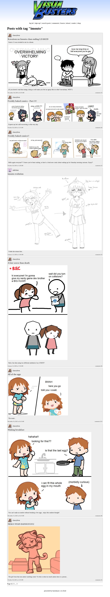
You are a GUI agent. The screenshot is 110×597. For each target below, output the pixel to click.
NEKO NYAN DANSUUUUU (21, 524)
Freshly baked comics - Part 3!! (22, 101)
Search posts (46, 23)
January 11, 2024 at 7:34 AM (15, 366)
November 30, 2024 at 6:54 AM (16, 92)
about (68, 23)
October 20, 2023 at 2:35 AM (15, 580)
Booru (62, 23)
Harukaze (56, 591)
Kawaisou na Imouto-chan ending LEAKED (28, 39)
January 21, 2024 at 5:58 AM (15, 254)
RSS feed (63, 591)
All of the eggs (14, 374)
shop (79, 23)
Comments (55, 23)
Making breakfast (16, 430)
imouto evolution (15, 174)
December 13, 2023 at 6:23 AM (16, 515)
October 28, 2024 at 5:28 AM (15, 165)
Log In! (31, 23)
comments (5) (98, 254)
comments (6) (98, 127)
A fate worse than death (19, 263)
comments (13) (98, 421)
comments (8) (98, 515)
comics (73, 23)
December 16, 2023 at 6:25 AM (16, 421)
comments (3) (98, 92)
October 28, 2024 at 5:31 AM (15, 127)
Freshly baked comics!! (18, 136)
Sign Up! (38, 23)
